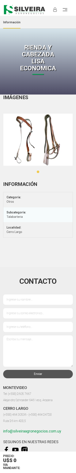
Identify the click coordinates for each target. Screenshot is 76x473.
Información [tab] (11, 22)
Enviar (38, 374)
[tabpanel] (38, 140)
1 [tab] (38, 172)
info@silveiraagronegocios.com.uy (32, 431)
